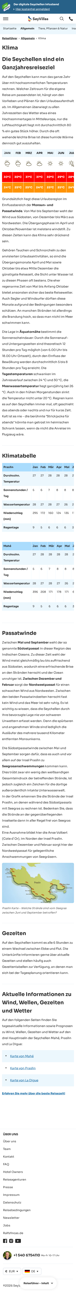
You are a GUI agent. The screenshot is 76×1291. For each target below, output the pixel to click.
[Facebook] (5, 1241)
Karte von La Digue (24, 1080)
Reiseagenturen (14, 1179)
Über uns (9, 1141)
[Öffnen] (5, 19)
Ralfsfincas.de (13, 1233)
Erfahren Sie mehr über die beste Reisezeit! (33, 1093)
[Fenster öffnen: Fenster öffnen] (71, 19)
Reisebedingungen (17, 1210)
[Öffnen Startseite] (38, 19)
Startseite (9, 28)
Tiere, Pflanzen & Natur (53, 28)
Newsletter (11, 1218)
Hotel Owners (13, 1172)
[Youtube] (18, 1241)
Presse (8, 1187)
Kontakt (8, 1156)
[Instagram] (11, 1241)
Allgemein (27, 28)
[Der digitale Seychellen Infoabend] (38, 7)
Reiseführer (9, 38)
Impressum (11, 1195)
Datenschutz (12, 1202)
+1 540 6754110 (27, 1255)
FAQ (6, 1164)
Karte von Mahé (22, 1056)
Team (7, 1149)
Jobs (6, 1225)
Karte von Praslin (23, 1068)
